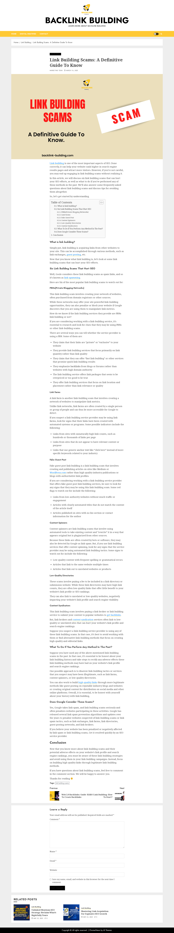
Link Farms (65, 215)
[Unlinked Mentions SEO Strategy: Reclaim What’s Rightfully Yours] (22, 912)
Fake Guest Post (67, 217)
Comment (55, 819)
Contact (44, 34)
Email (53, 861)
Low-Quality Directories (71, 223)
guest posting (74, 254)
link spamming (72, 277)
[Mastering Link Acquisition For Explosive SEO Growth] (71, 912)
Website (53, 870)
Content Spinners (68, 220)
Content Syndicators (69, 226)
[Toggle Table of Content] (100, 202)
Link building (57, 163)
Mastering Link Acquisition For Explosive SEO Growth (94, 912)
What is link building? (67, 206)
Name (53, 851)
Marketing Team (56, 71)
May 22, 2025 (38, 918)
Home (13, 34)
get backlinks (114, 615)
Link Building (55, 54)
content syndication (83, 619)
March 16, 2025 (72, 71)
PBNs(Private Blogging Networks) (75, 212)
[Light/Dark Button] (156, 34)
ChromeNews (94, 930)
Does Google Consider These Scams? (72, 232)
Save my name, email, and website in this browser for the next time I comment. (83, 881)
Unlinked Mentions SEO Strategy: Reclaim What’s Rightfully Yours (43, 913)
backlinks (76, 366)
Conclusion (58, 235)
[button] (161, 34)
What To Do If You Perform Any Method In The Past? (80, 228)
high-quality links (87, 682)
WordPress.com (58, 472)
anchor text (83, 450)
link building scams (62, 783)
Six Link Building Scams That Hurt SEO (74, 209)
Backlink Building (87, 20)
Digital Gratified (28, 34)
